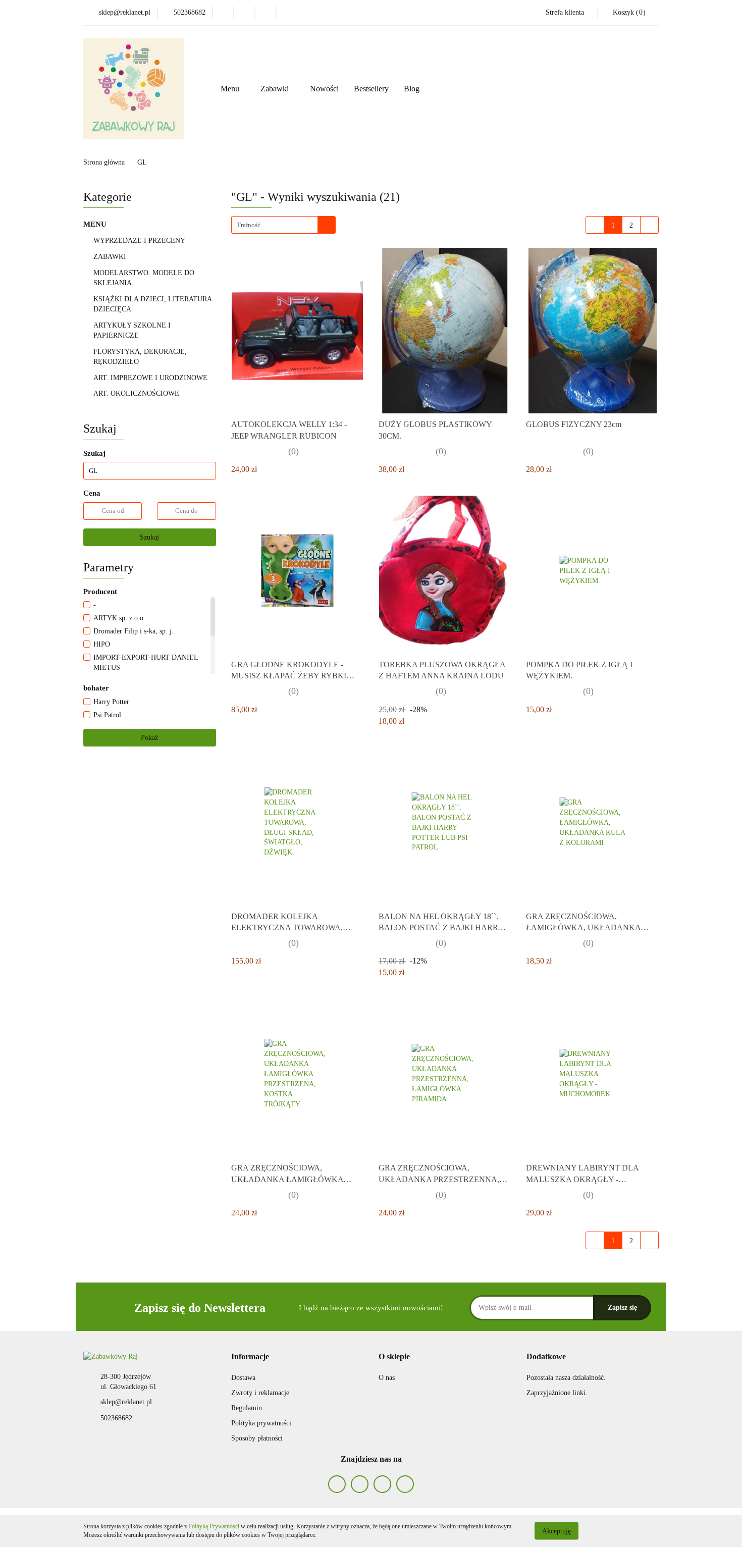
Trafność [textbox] (248, 225)
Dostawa (243, 1377)
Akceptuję (556, 1530)
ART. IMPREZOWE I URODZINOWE (151, 378)
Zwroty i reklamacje (260, 1393)
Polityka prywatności (261, 1423)
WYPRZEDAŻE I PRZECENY (139, 240)
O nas (387, 1377)
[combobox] (283, 225)
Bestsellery (371, 88)
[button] (250, 1357)
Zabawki (275, 88)
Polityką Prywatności (213, 1526)
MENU (96, 224)
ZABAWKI (110, 256)
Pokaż (149, 737)
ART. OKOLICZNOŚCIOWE (137, 393)
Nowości (324, 88)
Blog (411, 88)
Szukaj (149, 537)
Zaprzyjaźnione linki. (557, 1393)
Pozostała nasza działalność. (566, 1377)
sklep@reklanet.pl (126, 1402)
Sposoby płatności (257, 1438)
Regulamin (246, 1408)
